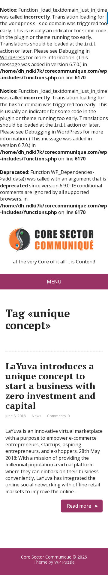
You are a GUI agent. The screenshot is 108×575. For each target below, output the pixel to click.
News (36, 415)
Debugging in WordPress (53, 131)
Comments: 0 (58, 415)
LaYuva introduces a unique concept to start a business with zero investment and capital (50, 386)
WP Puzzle (64, 562)
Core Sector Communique (46, 557)
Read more (79, 506)
